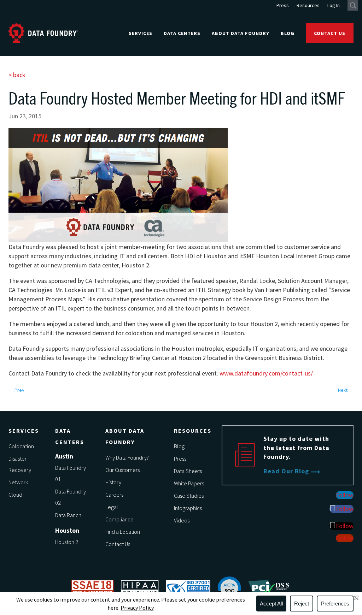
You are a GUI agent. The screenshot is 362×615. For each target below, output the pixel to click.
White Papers (189, 483)
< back (16, 75)
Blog (287, 33)
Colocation (21, 446)
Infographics (188, 507)
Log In (333, 5)
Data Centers (182, 33)
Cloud (15, 494)
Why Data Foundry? (127, 457)
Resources (308, 5)
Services (140, 33)
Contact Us (329, 33)
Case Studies (189, 495)
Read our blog (286, 471)
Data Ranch (68, 515)
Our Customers (122, 469)
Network (18, 482)
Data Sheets (188, 470)
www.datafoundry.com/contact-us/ (266, 373)
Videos (181, 520)
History (113, 482)
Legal (111, 506)
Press (282, 5)
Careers (114, 494)
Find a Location (122, 531)
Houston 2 (66, 541)
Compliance (119, 519)
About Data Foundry (240, 33)
